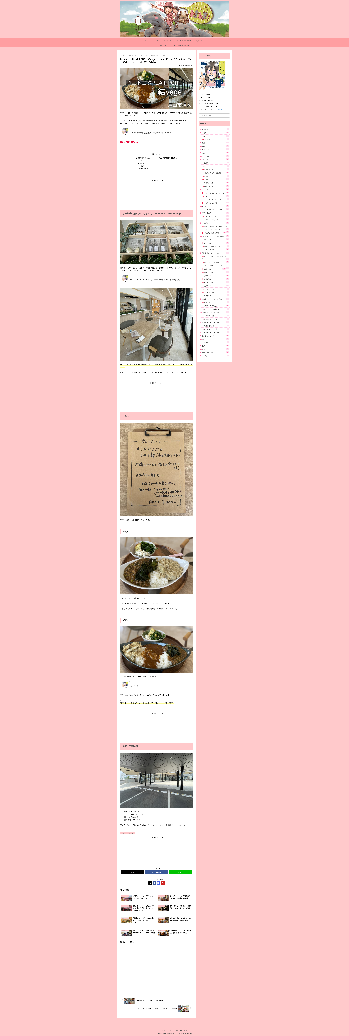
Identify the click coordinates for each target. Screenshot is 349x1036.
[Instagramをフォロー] (158, 883)
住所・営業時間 (143, 168)
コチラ (219, 109)
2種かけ (142, 163)
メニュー (141, 160)
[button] (227, 115)
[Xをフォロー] (150, 883)
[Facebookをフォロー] (154, 883)
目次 (154, 154)
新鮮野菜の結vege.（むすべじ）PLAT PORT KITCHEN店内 (157, 158)
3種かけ (142, 166)
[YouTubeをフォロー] (163, 883)
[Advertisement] (156, 194)
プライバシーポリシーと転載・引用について (174, 1030)
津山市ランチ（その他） (128, 833)
